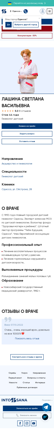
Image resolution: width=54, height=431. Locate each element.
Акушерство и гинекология (17, 163)
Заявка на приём (27, 126)
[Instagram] (27, 423)
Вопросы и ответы (36, 378)
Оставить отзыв (27, 141)
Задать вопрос (27, 134)
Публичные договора (27, 387)
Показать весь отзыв (27, 338)
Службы (12, 373)
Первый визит (15, 378)
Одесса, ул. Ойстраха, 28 (17, 189)
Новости (13, 382)
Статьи (26, 382)
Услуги (24, 373)
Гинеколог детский (12, 176)
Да (8, 24)
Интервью (40, 382)
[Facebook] (20, 423)
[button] (16, 11)
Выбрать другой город (26, 24)
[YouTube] (33, 423)
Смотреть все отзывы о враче (27, 357)
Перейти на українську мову (28, 3)
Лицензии (46, 400)
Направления (39, 373)
